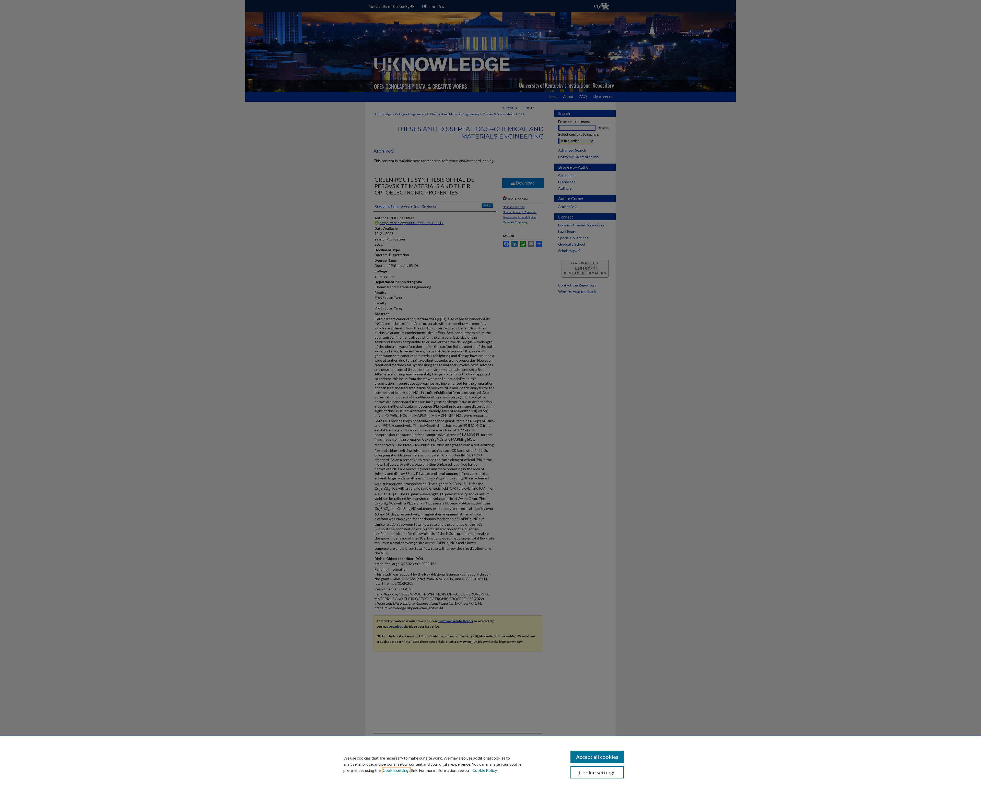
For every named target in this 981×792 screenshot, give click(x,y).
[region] (490, 764)
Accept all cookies (597, 757)
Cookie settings (396, 770)
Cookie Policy (484, 770)
